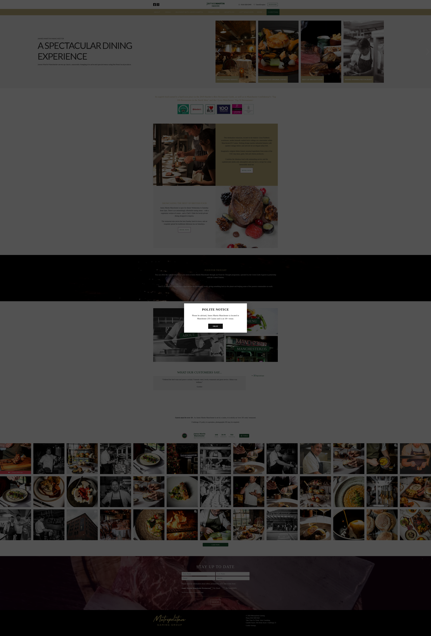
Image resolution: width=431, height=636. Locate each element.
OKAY (215, 326)
